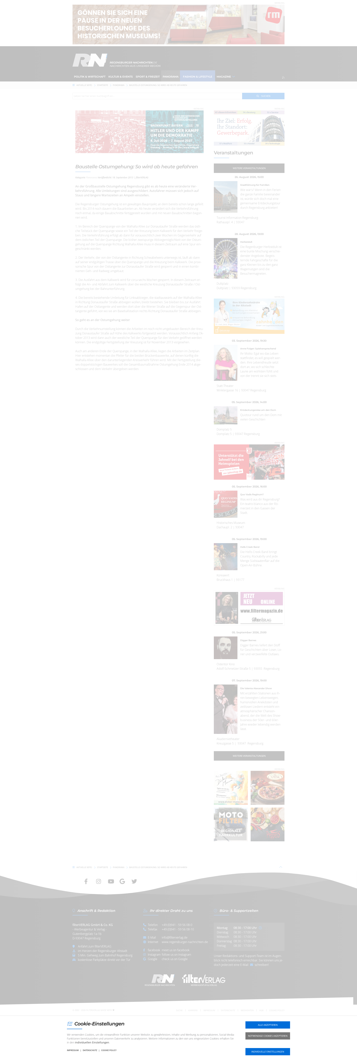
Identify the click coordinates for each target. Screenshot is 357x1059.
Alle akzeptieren (268, 1025)
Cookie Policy (109, 1050)
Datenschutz (90, 1050)
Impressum (73, 1050)
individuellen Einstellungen (92, 1042)
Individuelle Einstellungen (267, 1051)
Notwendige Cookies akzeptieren (267, 1035)
